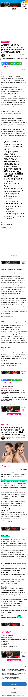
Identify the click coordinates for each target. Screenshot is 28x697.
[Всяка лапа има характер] (14, 6)
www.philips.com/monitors (8, 365)
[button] (26, 666)
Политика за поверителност (19, 695)
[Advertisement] (14, 26)
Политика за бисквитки (7, 695)
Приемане (14, 684)
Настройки (14, 692)
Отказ (14, 688)
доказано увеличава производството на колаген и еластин (14, 601)
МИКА (8, 55)
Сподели (6, 66)
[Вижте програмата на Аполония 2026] (14, 3)
